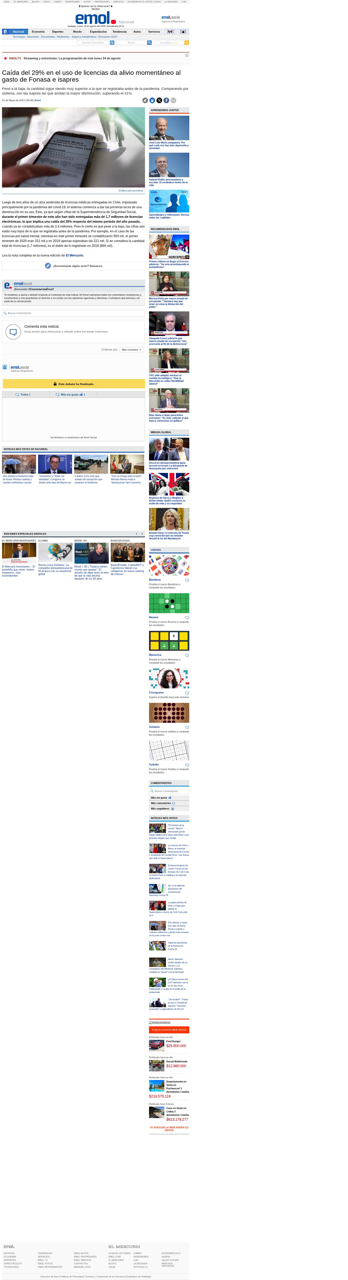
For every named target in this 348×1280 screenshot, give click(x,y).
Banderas (155, 579)
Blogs (35, 2)
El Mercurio (21, 2)
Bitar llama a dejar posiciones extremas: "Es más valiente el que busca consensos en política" (168, 418)
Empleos (119, 2)
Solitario (154, 726)
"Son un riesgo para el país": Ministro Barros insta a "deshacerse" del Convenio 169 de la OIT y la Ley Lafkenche (126, 482)
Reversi (153, 617)
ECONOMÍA (10, 1256)
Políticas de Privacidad (72, 1276)
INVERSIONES (141, 1256)
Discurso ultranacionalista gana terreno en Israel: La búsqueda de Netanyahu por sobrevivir (168, 465)
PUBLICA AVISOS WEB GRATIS (169, 1030)
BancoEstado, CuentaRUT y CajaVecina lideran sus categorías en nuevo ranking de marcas (127, 569)
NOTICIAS (9, 1253)
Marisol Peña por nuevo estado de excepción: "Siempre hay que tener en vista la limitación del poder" (168, 302)
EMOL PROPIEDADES (85, 1256)
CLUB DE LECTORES (119, 1253)
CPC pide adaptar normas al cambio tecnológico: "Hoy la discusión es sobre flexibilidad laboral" (166, 379)
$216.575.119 (160, 1096)
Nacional (18, 31)
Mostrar (96, 9)
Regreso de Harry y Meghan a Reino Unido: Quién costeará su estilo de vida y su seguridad (167, 500)
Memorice (155, 654)
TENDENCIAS (45, 1253)
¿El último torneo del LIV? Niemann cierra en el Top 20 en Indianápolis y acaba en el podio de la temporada (168, 985)
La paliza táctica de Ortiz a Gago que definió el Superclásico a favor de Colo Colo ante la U (168, 908)
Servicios (154, 31)
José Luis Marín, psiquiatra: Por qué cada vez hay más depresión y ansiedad (169, 145)
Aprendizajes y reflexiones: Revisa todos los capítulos (169, 216)
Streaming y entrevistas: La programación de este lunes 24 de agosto (72, 58)
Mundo (77, 31)
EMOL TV (43, 1260)
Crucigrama (156, 692)
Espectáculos (98, 31)
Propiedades (102, 2)
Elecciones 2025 (107, 36)
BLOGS (112, 1263)
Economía (38, 31)
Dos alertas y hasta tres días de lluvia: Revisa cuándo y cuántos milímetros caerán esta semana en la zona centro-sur (18, 482)
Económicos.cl (136, 2)
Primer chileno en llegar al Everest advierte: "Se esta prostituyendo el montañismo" (169, 264)
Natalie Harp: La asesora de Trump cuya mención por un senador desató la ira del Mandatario (169, 535)
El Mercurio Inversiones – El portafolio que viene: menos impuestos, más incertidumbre (18, 571)
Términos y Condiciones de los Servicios (104, 1276)
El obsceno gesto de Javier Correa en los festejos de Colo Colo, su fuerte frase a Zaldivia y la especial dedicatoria (169, 871)
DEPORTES (10, 1260)
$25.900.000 (176, 1046)
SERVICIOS (44, 1256)
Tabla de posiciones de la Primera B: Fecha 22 (177, 945)
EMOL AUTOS (81, 1253)
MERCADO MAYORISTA (168, 1264)
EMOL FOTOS (45, 1263)
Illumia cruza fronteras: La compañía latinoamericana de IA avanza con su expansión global (55, 569)
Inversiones (72, 2)
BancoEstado (120, 540)
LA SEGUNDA (140, 1263)
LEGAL (112, 1267)
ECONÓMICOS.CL (171, 1253)
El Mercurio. (75, 255)
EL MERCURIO (116, 1260)
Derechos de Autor (49, 1276)
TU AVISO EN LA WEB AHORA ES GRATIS (169, 1129)
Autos (87, 2)
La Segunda (171, 2)
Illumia (43, 540)
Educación (33, 36)
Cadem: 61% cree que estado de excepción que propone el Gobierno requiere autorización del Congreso (89, 482)
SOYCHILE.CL (141, 1267)
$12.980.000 (176, 1066)
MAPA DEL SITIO (82, 1267)
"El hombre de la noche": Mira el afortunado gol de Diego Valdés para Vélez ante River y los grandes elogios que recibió (169, 831)
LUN (136, 1260)
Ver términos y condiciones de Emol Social (73, 437)
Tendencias (120, 31)
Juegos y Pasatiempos (83, 36)
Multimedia (63, 36)
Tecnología (19, 36)
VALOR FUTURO (170, 1260)
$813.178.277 (177, 1119)
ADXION (166, 1256)
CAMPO (138, 1253)
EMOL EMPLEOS (82, 1260)
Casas (157, 2)
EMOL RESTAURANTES (50, 1267)
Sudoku (154, 764)
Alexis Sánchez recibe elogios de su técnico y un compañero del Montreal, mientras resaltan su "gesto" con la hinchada (168, 965)
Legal (46, 2)
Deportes (57, 31)
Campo (57, 2)
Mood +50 (81, 540)
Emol (7, 2)
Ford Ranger (173, 1041)
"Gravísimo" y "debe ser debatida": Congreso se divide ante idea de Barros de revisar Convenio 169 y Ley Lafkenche (55, 482)
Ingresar (166, 21)
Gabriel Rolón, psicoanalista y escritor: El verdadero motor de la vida (168, 182)
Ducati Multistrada (176, 1061)
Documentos (48, 36)
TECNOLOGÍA (11, 1267)
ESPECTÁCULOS (13, 1263)
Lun (184, 2)
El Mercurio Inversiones (19, 540)
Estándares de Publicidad (138, 1276)
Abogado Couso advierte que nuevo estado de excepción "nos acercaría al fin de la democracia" (168, 341)
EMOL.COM (115, 1256)
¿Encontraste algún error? (77, 266)
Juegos (156, 550)
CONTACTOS (81, 1263)
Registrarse (179, 21)
